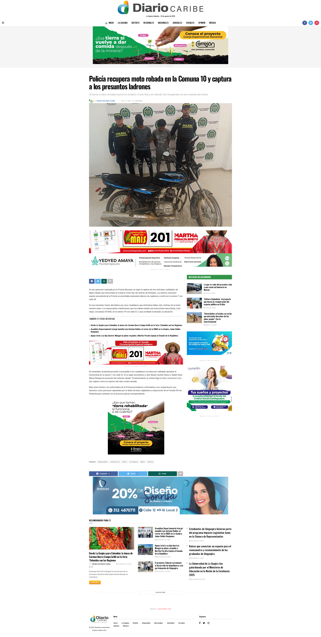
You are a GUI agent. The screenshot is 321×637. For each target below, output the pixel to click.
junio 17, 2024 (126, 101)
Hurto (124, 462)
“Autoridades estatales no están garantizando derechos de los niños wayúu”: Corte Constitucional (218, 317)
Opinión (201, 22)
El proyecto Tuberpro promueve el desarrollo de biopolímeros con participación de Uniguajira (169, 565)
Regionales (148, 22)
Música (212, 22)
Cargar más (160, 592)
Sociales (190, 22)
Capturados (102, 462)
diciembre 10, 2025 (163, 571)
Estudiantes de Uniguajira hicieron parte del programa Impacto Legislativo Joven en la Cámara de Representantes (210, 532)
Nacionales (163, 22)
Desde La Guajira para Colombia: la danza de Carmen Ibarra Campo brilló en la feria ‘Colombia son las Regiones (136, 325)
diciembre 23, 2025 (124, 564)
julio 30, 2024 (210, 308)
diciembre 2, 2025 (197, 558)
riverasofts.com (164, 609)
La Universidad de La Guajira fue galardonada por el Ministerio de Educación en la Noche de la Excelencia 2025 (209, 569)
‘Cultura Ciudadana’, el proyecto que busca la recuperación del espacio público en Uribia (217, 301)
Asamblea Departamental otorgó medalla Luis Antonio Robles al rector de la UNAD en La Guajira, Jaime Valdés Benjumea (135, 330)
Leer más (94, 582)
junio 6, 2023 (210, 293)
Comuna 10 (114, 462)
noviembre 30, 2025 (197, 579)
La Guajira (123, 22)
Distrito (135, 22)
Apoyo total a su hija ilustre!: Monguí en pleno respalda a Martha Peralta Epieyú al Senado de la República (134, 335)
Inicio (111, 22)
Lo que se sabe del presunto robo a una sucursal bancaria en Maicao (218, 287)
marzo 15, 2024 (211, 325)
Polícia (150, 462)
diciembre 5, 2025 (197, 541)
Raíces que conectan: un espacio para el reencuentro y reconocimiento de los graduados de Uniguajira (210, 550)
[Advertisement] (209, 444)
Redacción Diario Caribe (106, 101)
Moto (143, 462)
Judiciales (177, 22)
